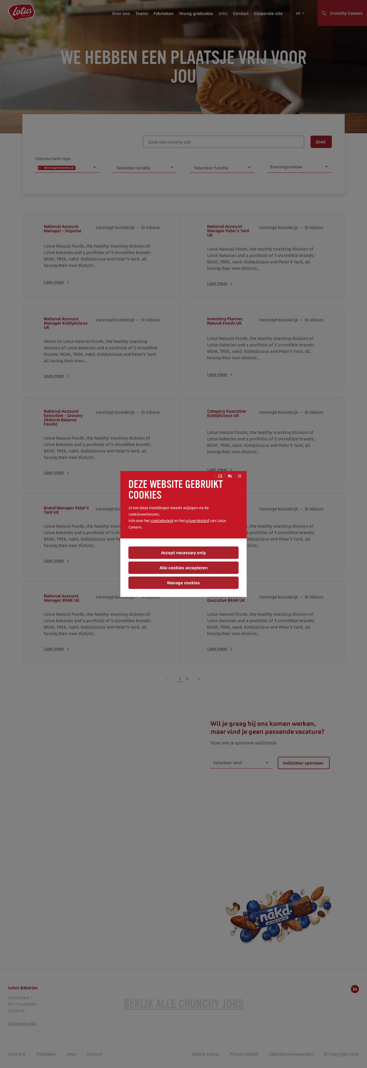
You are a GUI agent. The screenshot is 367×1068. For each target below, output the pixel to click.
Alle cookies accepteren (184, 568)
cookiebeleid (162, 520)
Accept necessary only (183, 553)
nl (230, 475)
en (220, 475)
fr (239, 475)
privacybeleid (197, 520)
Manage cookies (183, 583)
